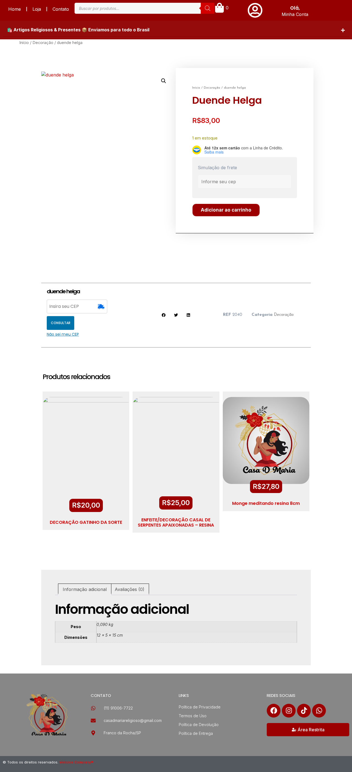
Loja (36, 9)
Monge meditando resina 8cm (266, 503)
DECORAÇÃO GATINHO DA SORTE (86, 522)
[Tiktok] (304, 711)
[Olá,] (255, 10)
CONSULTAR (60, 323)
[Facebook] (273, 711)
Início (24, 42)
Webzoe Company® (76, 762)
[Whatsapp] (319, 711)
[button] (176, 30)
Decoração (42, 42)
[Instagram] (289, 711)
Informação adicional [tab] (85, 589)
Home (14, 9)
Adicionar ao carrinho (226, 210)
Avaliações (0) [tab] (129, 589)
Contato (61, 9)
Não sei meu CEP (63, 334)
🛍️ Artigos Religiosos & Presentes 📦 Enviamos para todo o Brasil (78, 29)
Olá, (295, 8)
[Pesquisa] (208, 8)
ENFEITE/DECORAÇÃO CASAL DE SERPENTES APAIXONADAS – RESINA (176, 522)
